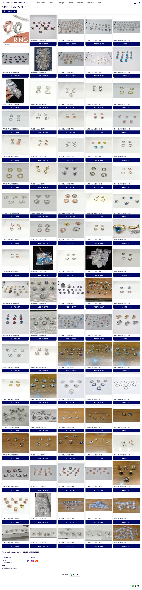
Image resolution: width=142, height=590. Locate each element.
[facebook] (28, 561)
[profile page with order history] (135, 3)
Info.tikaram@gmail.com (9, 568)
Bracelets (80, 3)
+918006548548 (7, 563)
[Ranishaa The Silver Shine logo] (3, 2)
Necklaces (90, 3)
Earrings (61, 3)
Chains (70, 3)
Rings (52, 3)
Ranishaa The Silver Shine (17, 3)
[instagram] (32, 561)
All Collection (41, 3)
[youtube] (36, 561)
